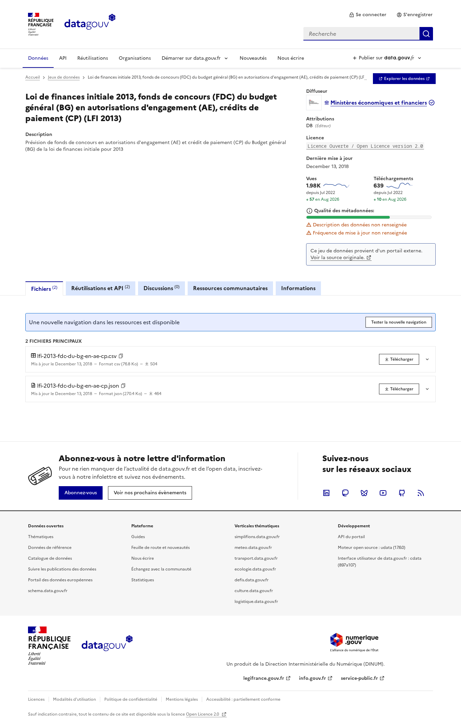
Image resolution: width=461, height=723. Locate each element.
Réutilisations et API (100, 288)
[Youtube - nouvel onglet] (383, 493)
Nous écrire (290, 58)
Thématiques (40, 537)
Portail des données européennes (60, 580)
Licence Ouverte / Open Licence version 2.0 (365, 146)
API (62, 58)
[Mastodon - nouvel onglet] (345, 493)
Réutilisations (92, 58)
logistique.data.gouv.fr (256, 602)
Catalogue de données (50, 558)
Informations (298, 288)
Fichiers (44, 288)
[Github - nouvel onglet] (402, 493)
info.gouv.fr (312, 678)
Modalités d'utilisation (74, 699)
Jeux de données (64, 77)
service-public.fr (359, 678)
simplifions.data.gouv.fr (257, 537)
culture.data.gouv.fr (254, 591)
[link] (367, 15)
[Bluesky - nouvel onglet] (364, 493)
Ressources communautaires (230, 288)
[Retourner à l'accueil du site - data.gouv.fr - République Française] (107, 646)
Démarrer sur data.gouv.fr (191, 58)
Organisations (135, 58)
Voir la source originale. (337, 257)
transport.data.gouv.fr (256, 558)
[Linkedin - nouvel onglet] (326, 493)
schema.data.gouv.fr (47, 591)
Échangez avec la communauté (161, 569)
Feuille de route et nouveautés (160, 548)
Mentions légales (182, 699)
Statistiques (142, 580)
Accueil (32, 77)
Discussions (161, 288)
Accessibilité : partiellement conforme (243, 699)
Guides (138, 537)
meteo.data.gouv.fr (253, 548)
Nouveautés (253, 58)
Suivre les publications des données (62, 569)
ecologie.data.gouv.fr (255, 569)
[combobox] (368, 33)
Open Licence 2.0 (203, 714)
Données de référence (50, 548)
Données (38, 58)
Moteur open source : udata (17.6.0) (371, 548)
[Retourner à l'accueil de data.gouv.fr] (89, 24)
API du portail (351, 537)
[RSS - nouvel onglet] (421, 493)
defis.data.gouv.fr (252, 580)
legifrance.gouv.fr (263, 678)
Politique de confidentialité (130, 699)
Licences (36, 699)
